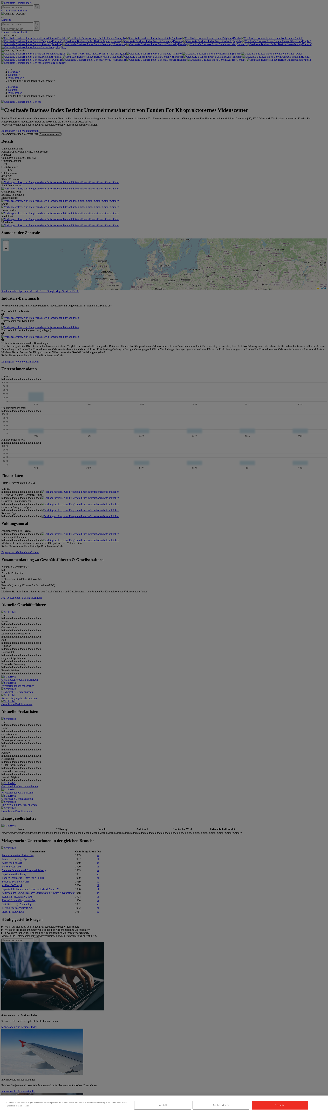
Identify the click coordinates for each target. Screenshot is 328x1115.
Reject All (162, 1105)
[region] (164, 1105)
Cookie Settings (221, 1105)
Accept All (280, 1105)
